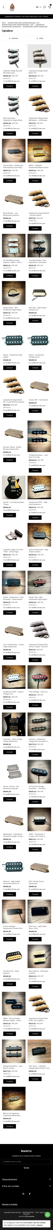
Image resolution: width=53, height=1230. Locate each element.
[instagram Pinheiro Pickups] (23, 1194)
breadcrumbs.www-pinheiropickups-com (23, 23)
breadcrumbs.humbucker (11, 27)
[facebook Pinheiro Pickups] (30, 1194)
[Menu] (4, 7)
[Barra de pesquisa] (44, 7)
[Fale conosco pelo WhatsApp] (47, 1215)
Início (4, 23)
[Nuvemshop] (27, 1216)
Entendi (39, 1225)
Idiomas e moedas (9, 1204)
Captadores (39, 25)
